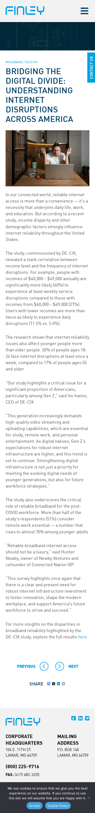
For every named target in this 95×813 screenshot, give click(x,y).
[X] (53, 683)
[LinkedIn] (58, 683)
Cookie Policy (58, 806)
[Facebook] (48, 683)
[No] (88, 797)
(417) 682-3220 (27, 774)
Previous (26, 666)
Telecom (31, 62)
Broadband (14, 62)
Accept (34, 806)
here (82, 636)
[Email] (63, 683)
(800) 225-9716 (22, 766)
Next (73, 666)
